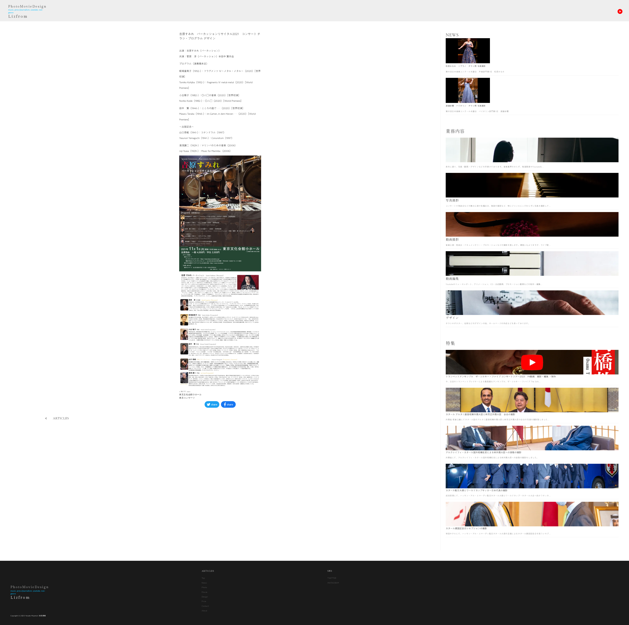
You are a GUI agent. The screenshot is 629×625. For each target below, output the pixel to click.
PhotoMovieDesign (29, 587)
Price (204, 601)
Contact (205, 606)
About (204, 611)
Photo (204, 587)
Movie (204, 592)
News (204, 583)
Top (203, 578)
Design (205, 597)
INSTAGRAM (333, 583)
